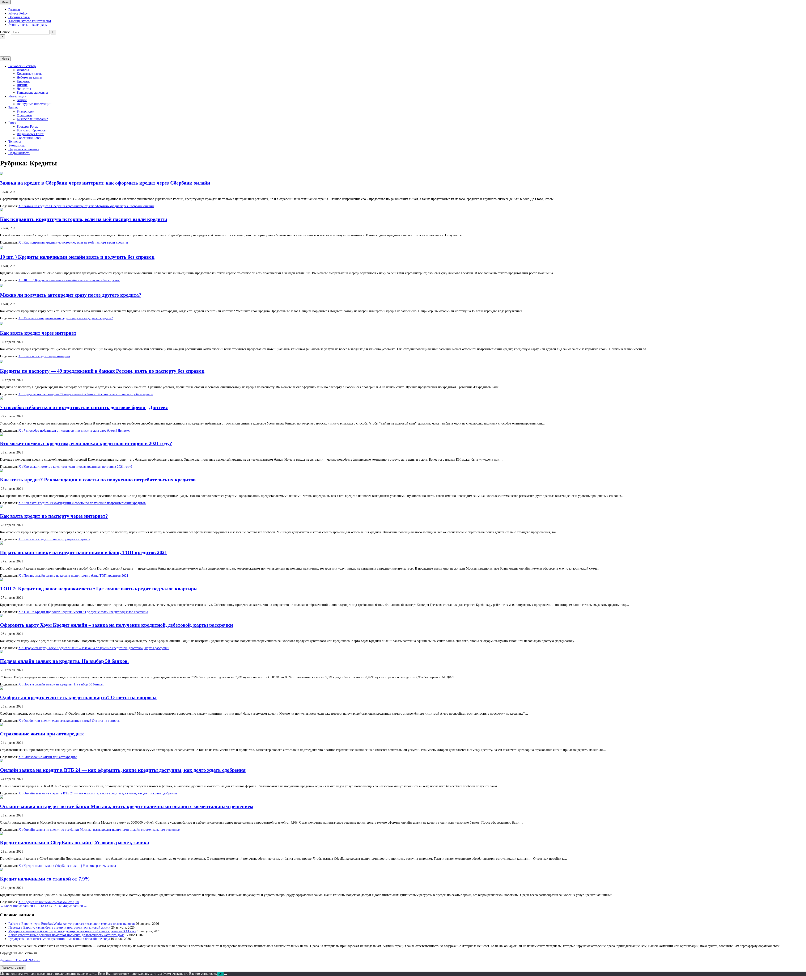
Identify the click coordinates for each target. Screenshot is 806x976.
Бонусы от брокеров (31, 130)
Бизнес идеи (25, 111)
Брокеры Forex (27, 126)
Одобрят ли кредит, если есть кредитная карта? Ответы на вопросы (78, 697)
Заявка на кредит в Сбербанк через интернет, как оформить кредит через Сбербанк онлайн (105, 183)
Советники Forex (29, 138)
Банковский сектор (22, 66)
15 (54, 906)
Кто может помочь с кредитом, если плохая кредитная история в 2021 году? (86, 443)
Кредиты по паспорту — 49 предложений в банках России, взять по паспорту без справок (102, 371)
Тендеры (14, 141)
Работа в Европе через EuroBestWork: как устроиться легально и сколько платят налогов (71, 923)
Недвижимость (19, 153)
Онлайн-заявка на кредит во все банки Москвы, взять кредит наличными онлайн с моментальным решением (126, 806)
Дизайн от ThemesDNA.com (20, 960)
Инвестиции (17, 96)
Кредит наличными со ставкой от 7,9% (45, 879)
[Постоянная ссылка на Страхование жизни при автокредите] (1, 725)
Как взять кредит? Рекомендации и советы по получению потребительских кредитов (98, 479)
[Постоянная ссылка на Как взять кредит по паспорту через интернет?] (1, 507)
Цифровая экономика (23, 149)
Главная (14, 9)
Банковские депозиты (32, 92)
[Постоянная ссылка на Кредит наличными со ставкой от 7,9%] (1, 870)
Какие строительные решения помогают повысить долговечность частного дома (66, 935)
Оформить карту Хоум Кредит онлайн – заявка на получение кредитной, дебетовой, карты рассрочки (116, 625)
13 (46, 906)
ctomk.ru (6, 44)
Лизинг (22, 85)
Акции (22, 100)
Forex (12, 122)
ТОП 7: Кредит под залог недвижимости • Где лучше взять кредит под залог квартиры (99, 588)
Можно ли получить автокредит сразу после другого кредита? (70, 295)
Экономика (16, 145)
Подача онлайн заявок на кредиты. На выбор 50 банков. (64, 661)
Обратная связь (19, 17)
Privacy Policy (18, 13)
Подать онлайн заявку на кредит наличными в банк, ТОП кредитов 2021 (83, 552)
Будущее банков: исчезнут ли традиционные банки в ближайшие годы (59, 939)
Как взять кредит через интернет (38, 333)
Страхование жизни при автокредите (42, 733)
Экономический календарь (27, 24)
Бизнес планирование (32, 119)
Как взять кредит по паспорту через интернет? (54, 516)
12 (42, 906)
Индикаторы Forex (30, 134)
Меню (5, 2)
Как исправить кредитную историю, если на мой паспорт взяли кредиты (83, 219)
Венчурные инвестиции (34, 104)
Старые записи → (74, 906)
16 (59, 906)
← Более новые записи (16, 906)
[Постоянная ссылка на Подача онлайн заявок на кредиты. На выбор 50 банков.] (1, 652)
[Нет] (225, 974)
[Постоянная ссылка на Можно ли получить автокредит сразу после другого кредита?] (1, 286)
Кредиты (23, 81)
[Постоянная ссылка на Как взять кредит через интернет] (1, 324)
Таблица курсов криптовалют (29, 21)
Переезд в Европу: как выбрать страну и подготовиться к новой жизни (59, 927)
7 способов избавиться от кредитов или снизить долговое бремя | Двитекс (84, 407)
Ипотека (23, 70)
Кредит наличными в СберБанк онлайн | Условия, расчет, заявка (74, 842)
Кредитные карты (29, 73)
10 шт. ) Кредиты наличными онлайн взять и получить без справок (77, 257)
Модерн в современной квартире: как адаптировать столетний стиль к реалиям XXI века (72, 931)
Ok (220, 973)
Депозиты (24, 88)
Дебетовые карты (29, 77)
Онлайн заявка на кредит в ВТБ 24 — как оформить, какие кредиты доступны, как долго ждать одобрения (123, 770)
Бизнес (13, 107)
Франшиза (24, 115)
